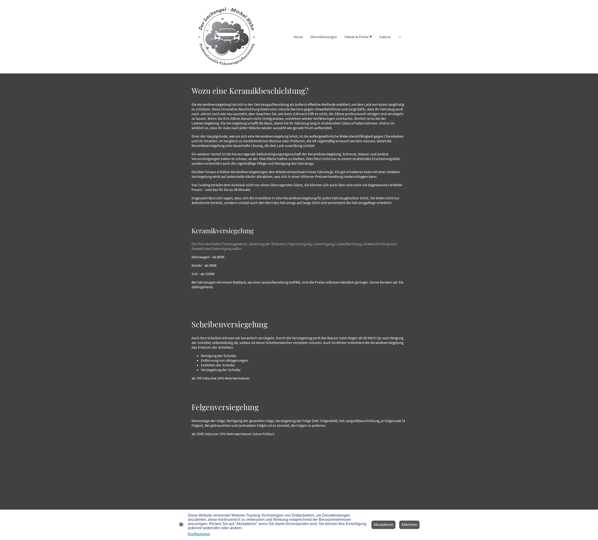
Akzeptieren (383, 525)
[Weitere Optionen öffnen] (400, 36)
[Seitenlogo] (227, 37)
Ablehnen (409, 525)
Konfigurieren (199, 534)
